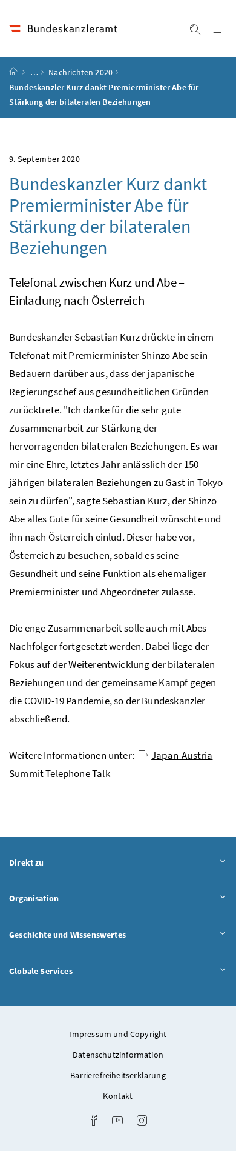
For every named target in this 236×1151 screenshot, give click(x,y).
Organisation (67, 898)
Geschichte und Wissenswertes (101, 934)
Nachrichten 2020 (80, 72)
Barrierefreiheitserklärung (118, 1075)
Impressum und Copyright (117, 1034)
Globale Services (74, 970)
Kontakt (118, 1095)
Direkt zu (60, 862)
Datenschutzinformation (118, 1054)
